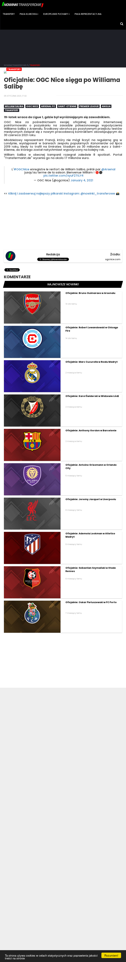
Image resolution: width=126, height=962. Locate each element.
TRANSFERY (9, 14)
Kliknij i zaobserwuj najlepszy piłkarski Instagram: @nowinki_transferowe (61, 193)
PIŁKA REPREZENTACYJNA (88, 14)
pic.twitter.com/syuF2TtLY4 (63, 176)
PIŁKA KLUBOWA (28, 14)
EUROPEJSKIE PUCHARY (55, 14)
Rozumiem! (111, 955)
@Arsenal (108, 169)
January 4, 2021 (82, 180)
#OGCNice (21, 169)
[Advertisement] (63, 36)
